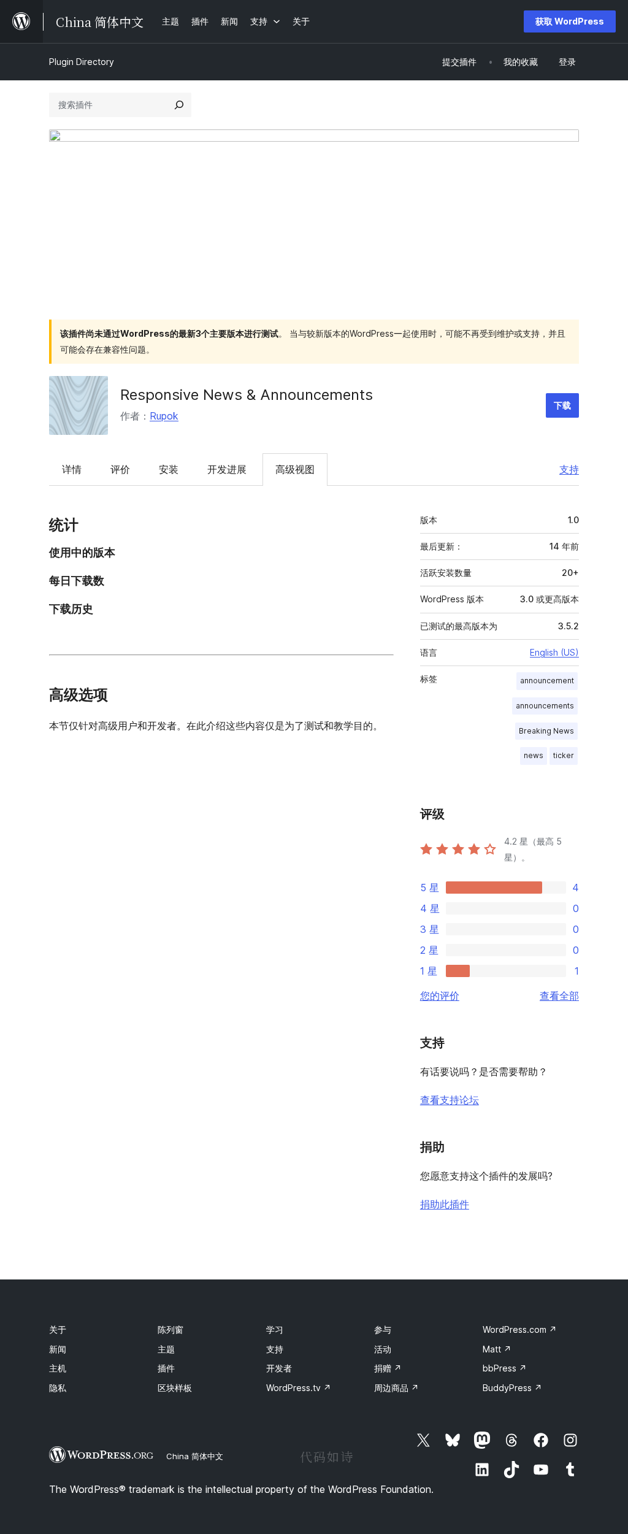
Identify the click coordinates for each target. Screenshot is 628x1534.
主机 (57, 1368)
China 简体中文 (194, 1456)
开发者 (279, 1368)
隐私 (57, 1388)
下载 (562, 405)
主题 (166, 1349)
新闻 (57, 1349)
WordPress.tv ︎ (298, 1388)
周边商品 (396, 1388)
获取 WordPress (569, 21)
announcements (545, 705)
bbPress (505, 1368)
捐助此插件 (444, 1204)
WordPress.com (520, 1329)
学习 (274, 1329)
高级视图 (295, 469)
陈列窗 (170, 1329)
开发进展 (227, 469)
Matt (497, 1349)
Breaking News (546, 730)
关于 (57, 1329)
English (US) (554, 652)
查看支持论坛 (449, 1100)
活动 (382, 1349)
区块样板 (175, 1388)
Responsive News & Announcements (246, 395)
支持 (569, 469)
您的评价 (439, 995)
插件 (166, 1368)
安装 (168, 469)
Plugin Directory (81, 61)
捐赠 (388, 1368)
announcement (547, 680)
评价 (120, 469)
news (533, 755)
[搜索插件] (179, 105)
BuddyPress (512, 1388)
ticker (563, 755)
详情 (72, 469)
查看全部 (559, 995)
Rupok (164, 416)
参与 (382, 1329)
